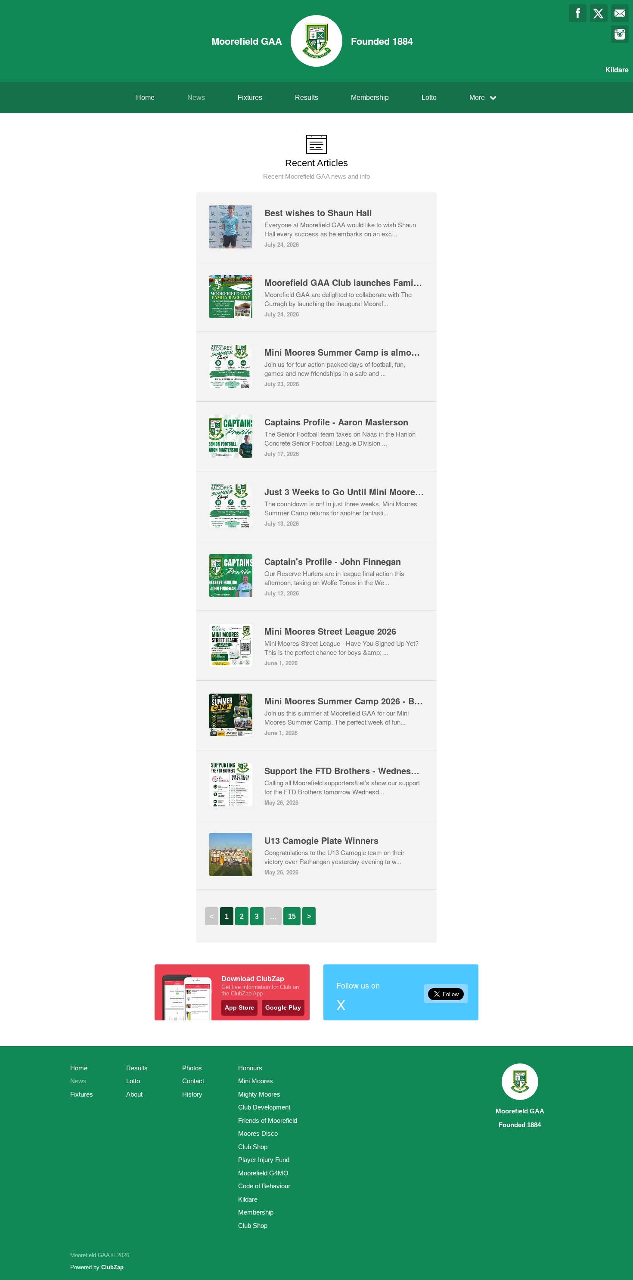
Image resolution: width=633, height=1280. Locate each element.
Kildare (248, 1199)
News (196, 97)
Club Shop (252, 1146)
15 (292, 916)
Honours (250, 1068)
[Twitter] (599, 13)
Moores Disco (258, 1133)
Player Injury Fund (263, 1159)
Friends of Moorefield (267, 1120)
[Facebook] (577, 13)
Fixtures (250, 97)
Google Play (283, 1007)
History (192, 1094)
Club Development (264, 1107)
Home (145, 97)
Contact (193, 1081)
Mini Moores (255, 1081)
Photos (192, 1068)
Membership (370, 97)
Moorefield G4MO (263, 1173)
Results (306, 97)
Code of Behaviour (264, 1186)
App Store (239, 1007)
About (134, 1094)
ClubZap (112, 1267)
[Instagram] (620, 34)
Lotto (429, 97)
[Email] (620, 13)
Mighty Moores (259, 1094)
